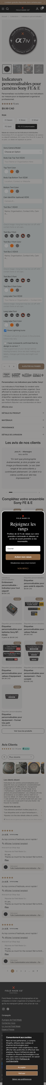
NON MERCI (23, 568)
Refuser (22, 1073)
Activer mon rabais (23, 557)
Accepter (22, 1067)
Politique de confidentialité (18, 1060)
